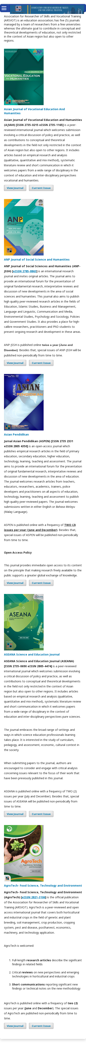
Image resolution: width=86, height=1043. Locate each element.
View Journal (15, 188)
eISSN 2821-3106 (33, 897)
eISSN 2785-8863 (24, 271)
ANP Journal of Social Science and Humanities (37, 259)
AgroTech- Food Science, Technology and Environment (43, 885)
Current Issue (41, 188)
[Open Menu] (4, 8)
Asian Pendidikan (16, 434)
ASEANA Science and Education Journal (32, 654)
